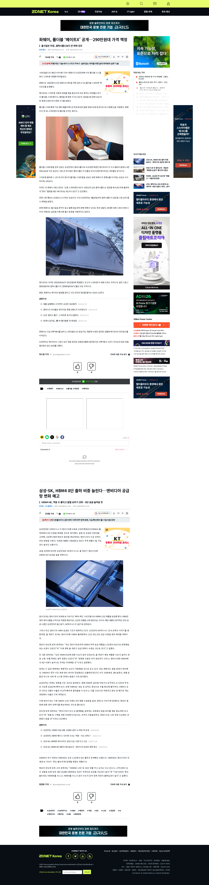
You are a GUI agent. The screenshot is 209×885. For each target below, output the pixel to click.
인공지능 (98, 11)
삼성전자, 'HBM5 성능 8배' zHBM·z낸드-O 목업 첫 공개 (66, 730)
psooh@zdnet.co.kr (61, 354)
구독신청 (87, 872)
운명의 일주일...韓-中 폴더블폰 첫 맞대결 (60, 320)
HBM (73, 810)
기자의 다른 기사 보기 (118, 354)
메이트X (86, 388)
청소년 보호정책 (164, 851)
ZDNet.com (51, 866)
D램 (69, 814)
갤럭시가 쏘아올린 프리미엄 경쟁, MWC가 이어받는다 (65, 309)
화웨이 (50, 388)
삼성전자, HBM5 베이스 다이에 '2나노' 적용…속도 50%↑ (67, 735)
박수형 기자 (49, 57)
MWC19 (60, 388)
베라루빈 (78, 814)
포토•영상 (166, 11)
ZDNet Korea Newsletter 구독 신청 (50, 872)
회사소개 (107, 851)
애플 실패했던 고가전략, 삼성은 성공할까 (60, 303)
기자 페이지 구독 (70, 57)
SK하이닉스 (63, 810)
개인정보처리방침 (144, 851)
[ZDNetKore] (48, 6)
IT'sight (130, 11)
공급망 (112, 810)
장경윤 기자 (49, 513)
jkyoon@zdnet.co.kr (61, 784)
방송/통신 (42, 49)
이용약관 (154, 851)
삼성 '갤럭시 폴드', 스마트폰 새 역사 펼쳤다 (60, 315)
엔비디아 (51, 814)
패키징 (61, 814)
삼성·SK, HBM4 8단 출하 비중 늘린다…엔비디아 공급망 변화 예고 (70, 746)
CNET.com (43, 866)
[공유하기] (114, 57)
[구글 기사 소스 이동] (102, 57)
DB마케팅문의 (124, 851)
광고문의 (115, 851)
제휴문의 (133, 851)
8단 (97, 810)
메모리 (82, 810)
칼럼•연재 (148, 11)
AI (120, 810)
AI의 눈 (115, 11)
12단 (104, 810)
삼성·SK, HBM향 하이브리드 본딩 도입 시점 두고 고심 (65, 741)
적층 (90, 810)
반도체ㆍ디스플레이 (45, 506)
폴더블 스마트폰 (73, 388)
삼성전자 (51, 810)
